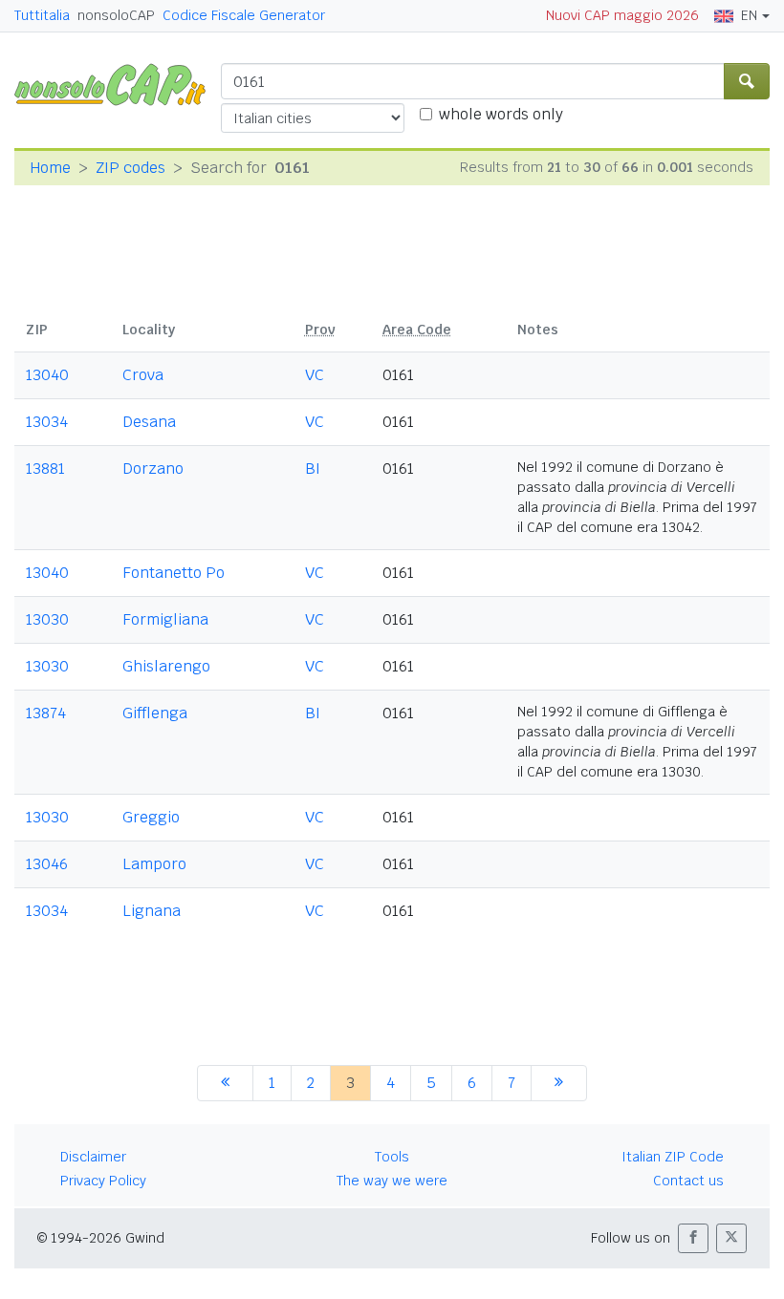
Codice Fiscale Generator (244, 15)
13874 (46, 713)
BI (312, 468)
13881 (45, 468)
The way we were (392, 1180)
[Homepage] (117, 84)
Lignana (151, 911)
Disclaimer (93, 1156)
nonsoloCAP (116, 15)
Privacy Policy (103, 1180)
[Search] (747, 81)
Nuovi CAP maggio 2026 (622, 15)
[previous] (225, 1083)
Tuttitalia (42, 15)
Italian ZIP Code (672, 1156)
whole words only (501, 114)
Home (50, 168)
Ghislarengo (166, 666)
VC (314, 375)
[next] (559, 1083)
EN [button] (749, 15)
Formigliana (165, 619)
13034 (47, 422)
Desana (149, 422)
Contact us (688, 1180)
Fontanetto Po (173, 573)
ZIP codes (130, 168)
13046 (47, 864)
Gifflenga (154, 713)
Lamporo (154, 864)
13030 (47, 619)
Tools (392, 1156)
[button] (693, 1238)
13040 (47, 375)
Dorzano (153, 468)
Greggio (151, 817)
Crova (142, 375)
